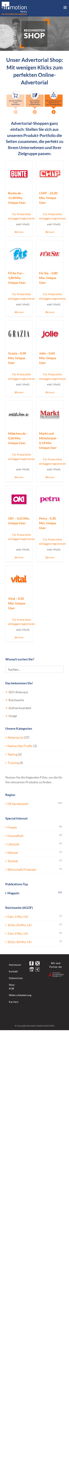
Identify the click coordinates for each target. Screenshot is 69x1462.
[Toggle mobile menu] (65, 7)
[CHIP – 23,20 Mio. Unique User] (50, 173)
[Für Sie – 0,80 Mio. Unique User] (50, 253)
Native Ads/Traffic (20, 746)
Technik (12, 861)
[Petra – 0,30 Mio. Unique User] (50, 499)
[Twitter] (37, 963)
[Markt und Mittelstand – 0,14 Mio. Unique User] (50, 414)
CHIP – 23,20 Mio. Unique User (48, 197)
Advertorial (15, 737)
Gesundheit (15, 836)
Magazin (13, 893)
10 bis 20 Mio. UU (19, 925)
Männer (12, 853)
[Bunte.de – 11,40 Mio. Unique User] (19, 173)
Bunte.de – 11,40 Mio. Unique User (17, 197)
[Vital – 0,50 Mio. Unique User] (19, 579)
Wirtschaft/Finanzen (21, 869)
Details (20, 232)
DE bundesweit (17, 804)
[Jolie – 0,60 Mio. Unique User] (50, 334)
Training (13, 763)
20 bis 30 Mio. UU (19, 942)
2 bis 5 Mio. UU (17, 933)
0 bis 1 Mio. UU (17, 917)
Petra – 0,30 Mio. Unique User (47, 523)
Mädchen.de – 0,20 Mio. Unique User (18, 438)
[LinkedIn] (31, 969)
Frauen (12, 827)
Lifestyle (13, 844)
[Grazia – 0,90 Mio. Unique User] (19, 334)
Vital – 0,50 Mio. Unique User (16, 603)
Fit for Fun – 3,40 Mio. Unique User (17, 277)
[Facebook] (31, 963)
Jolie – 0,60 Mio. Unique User (47, 358)
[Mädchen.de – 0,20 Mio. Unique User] (19, 414)
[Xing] (37, 969)
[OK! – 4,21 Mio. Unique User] (19, 499)
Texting (12, 754)
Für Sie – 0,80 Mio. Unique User (48, 277)
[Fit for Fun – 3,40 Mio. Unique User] (19, 253)
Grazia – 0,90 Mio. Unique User (17, 358)
